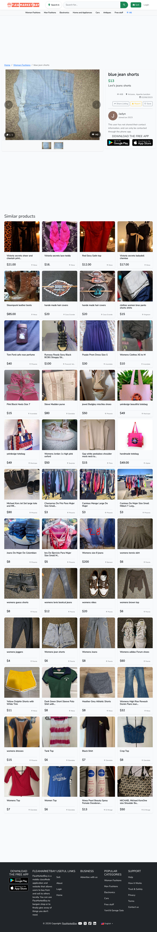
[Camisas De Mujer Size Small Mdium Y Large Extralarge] (135, 484)
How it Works (135, 883)
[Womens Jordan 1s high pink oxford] (59, 434)
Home (7, 65)
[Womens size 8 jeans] (97, 533)
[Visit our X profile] (85, 923)
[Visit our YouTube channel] (80, 923)
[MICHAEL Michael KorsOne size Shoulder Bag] (135, 781)
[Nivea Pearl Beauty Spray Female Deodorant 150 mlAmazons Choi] (97, 781)
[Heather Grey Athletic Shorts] (97, 682)
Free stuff (119, 12)
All (130, 12)
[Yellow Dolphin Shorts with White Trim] (22, 682)
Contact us (133, 907)
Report (137, 103)
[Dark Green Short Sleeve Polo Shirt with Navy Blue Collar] (59, 682)
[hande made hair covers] (59, 286)
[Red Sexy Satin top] (97, 236)
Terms (131, 901)
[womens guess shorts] (22, 583)
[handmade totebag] (135, 434)
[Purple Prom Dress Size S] (97, 335)
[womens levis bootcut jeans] (59, 583)
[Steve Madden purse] (59, 385)
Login (146, 4)
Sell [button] (137, 4)
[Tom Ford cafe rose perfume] (22, 335)
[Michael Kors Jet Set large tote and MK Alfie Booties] (22, 484)
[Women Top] (59, 781)
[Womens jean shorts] (59, 632)
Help (130, 877)
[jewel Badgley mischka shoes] (97, 385)
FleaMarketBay (69, 923)
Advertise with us (89, 877)
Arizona (131, 94)
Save (149, 103)
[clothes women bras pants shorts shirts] (135, 286)
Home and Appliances (82, 12)
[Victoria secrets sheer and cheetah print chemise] (22, 236)
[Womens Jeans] (97, 632)
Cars (98, 12)
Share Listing (122, 103)
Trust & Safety (135, 889)
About (59, 883)
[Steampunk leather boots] (22, 286)
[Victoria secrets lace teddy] (59, 236)
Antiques (107, 12)
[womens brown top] (135, 583)
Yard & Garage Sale (114, 910)
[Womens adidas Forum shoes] (135, 632)
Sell (58, 877)
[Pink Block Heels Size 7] (22, 385)
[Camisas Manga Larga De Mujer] (97, 484)
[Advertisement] (78, 39)
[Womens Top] (22, 781)
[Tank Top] (59, 732)
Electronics (64, 12)
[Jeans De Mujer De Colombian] (22, 533)
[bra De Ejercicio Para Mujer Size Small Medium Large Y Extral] (59, 533)
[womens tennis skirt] (135, 533)
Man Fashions (50, 12)
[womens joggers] (22, 632)
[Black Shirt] (97, 732)
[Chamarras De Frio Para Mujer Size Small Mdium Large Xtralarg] (59, 484)
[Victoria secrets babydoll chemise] (135, 236)
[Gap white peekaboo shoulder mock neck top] (97, 434)
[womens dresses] (22, 732)
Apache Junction (143, 94)
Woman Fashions (32, 12)
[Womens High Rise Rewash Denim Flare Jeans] (135, 682)
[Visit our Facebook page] (90, 923)
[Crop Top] (135, 732)
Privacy (131, 895)
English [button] (107, 923)
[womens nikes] (97, 583)
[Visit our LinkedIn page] (95, 923)
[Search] (124, 5)
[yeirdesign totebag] (22, 434)
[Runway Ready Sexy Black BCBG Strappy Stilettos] (59, 335)
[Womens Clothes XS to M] (135, 335)
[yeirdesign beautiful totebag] (135, 385)
